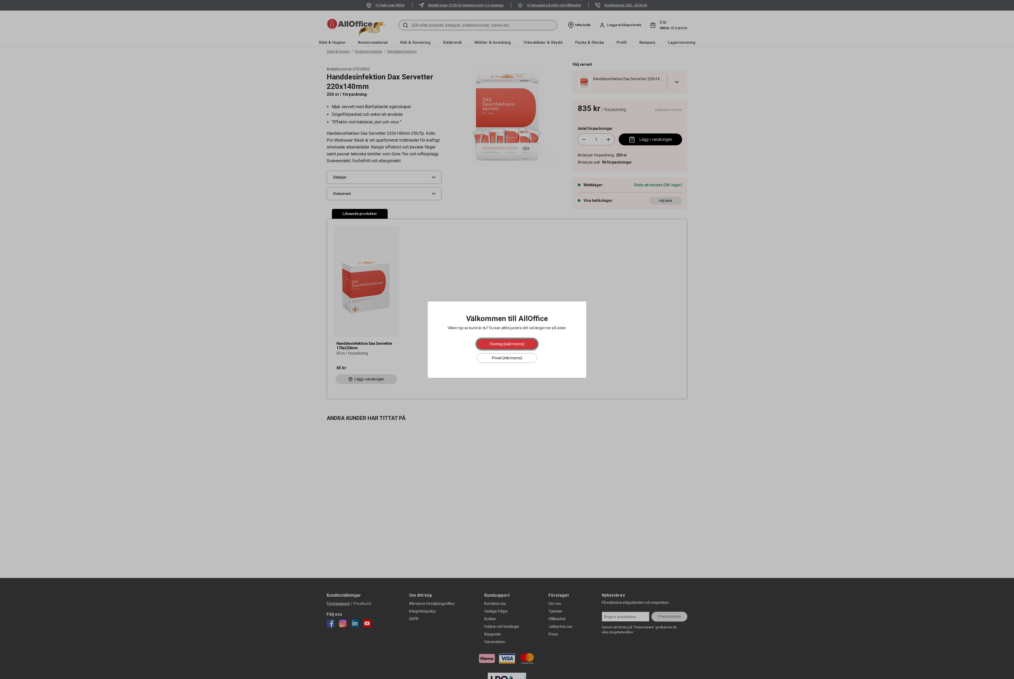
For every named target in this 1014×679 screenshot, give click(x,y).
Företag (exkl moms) (507, 344)
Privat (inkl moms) (507, 358)
